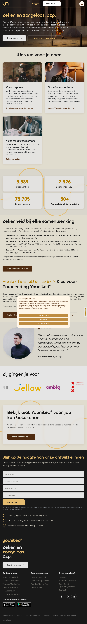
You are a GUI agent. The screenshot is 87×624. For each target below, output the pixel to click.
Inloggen (35, 4)
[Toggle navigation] (81, 3)
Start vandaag (51, 4)
